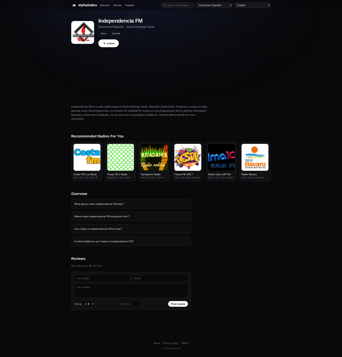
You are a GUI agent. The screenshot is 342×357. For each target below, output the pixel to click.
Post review (178, 303)
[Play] (96, 148)
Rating (78, 303)
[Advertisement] (171, 74)
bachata (116, 33)
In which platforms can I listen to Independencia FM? (104, 241)
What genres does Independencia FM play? (99, 203)
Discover (105, 5)
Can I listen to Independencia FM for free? (98, 228)
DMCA (185, 343)
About (157, 343)
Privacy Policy (170, 343)
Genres (117, 5)
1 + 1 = (125, 303)
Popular (129, 5)
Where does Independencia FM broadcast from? (101, 216)
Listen (111, 43)
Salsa (103, 33)
